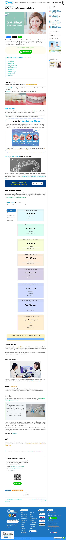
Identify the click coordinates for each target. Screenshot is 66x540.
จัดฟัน (21, 2)
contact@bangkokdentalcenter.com (15, 468)
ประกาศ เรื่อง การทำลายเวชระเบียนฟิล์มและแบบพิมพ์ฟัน (56, 16)
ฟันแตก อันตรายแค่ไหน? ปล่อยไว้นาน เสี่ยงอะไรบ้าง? (56, 11)
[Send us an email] (48, 515)
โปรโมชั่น (13, 6)
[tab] (11, 210)
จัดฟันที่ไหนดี (10, 75)
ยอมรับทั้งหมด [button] (6, 537)
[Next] (59, 46)
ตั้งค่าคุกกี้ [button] (3, 535)
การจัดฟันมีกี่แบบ (11, 61)
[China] (56, 532)
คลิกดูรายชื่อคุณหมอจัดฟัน (33, 149)
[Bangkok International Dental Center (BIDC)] (9, 2)
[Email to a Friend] (28, 495)
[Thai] (52, 532)
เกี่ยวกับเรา (16, 2)
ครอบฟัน (31, 518)
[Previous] (50, 46)
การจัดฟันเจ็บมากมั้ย (11, 73)
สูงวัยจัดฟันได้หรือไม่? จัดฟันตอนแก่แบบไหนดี (56, 27)
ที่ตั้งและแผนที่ (14, 433)
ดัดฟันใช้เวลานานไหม (12, 71)
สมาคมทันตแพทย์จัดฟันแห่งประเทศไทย (35, 451)
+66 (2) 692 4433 (20, 466)
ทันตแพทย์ (44, 2)
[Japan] (55, 532)
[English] (53, 532)
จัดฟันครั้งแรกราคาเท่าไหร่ (12, 67)
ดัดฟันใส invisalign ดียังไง (12, 65)
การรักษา (36, 2)
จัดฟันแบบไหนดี (11, 63)
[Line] (63, 538)
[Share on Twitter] (26, 495)
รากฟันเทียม (24, 2)
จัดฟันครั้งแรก (9, 6)
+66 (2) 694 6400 (13, 466)
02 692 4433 (58, 2)
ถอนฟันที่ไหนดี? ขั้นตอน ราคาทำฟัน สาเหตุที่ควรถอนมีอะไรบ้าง (56, 22)
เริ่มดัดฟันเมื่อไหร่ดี (11, 69)
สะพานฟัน (35, 518)
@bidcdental (12, 470)
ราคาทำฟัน (40, 2)
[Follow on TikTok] (35, 538)
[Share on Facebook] (24, 495)
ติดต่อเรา (48, 2)
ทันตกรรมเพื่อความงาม (30, 2)
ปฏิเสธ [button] (10, 537)
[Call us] (48, 513)
